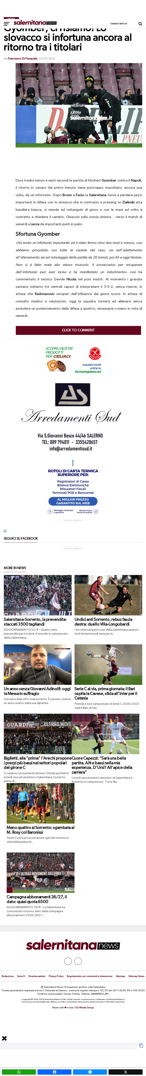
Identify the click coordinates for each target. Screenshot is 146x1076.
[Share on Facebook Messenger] (90, 1072)
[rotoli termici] (73, 515)
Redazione (8, 976)
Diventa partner (37, 976)
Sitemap (120, 976)
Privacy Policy (56, 976)
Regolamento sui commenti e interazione (90, 976)
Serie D (21, 976)
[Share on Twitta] (126, 1072)
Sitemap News (136, 976)
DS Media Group (85, 1007)
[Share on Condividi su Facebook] (54, 1072)
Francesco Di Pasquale (22, 58)
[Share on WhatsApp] (19, 1072)
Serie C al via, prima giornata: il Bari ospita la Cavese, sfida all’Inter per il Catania (106, 693)
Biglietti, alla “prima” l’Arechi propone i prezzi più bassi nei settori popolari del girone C (37, 763)
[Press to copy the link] (141, 1047)
